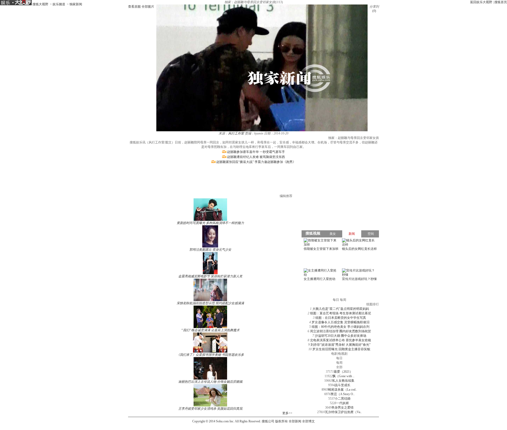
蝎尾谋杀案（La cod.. (342, 389)
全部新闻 (295, 421)
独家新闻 (75, 4)
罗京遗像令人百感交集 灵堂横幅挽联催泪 (340, 322)
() (374, 11)
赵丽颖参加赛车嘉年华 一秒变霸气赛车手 (256, 152)
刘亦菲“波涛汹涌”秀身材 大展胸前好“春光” (340, 345)
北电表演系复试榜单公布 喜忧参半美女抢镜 (340, 340)
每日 (339, 358)
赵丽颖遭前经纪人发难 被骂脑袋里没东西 (256, 157)
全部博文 (308, 421)
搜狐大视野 (40, 4)
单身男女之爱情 (342, 407)
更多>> (287, 413)
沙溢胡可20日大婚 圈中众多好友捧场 (340, 336)
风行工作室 (236, 133)
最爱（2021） (343, 371)
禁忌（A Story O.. (343, 394)
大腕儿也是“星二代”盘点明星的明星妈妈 (340, 309)
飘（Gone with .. (343, 376)
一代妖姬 (342, 403)
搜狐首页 (500, 2)
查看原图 (134, 6)
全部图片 (148, 6)
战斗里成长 (342, 385)
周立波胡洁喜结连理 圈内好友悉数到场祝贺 (340, 331)
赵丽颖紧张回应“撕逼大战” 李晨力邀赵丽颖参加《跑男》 (256, 162)
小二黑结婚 (342, 398)
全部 (339, 367)
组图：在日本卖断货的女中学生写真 (340, 318)
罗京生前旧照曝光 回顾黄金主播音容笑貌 (341, 349)
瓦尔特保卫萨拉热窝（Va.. (343, 412)
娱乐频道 (59, 4)
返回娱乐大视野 (481, 2)
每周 (339, 362)
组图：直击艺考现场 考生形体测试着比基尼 (340, 313)
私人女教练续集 (343, 380)
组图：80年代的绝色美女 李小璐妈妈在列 (340, 327)
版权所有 (281, 421)
